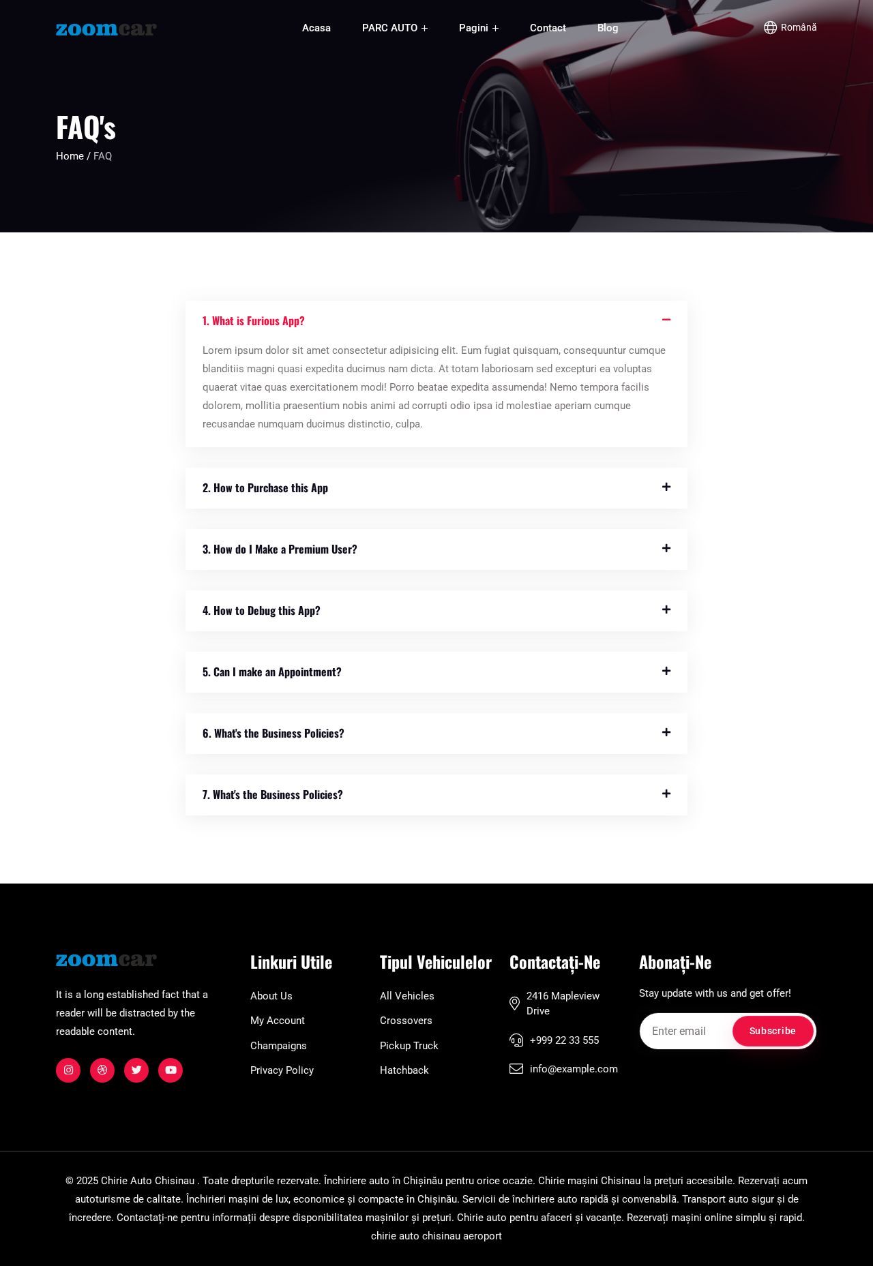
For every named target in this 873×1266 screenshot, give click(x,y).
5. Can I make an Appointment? (272, 671)
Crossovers (406, 1020)
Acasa (316, 28)
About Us (271, 996)
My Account (277, 1020)
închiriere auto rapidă (560, 1199)
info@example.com (574, 1069)
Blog (608, 28)
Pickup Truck (409, 1046)
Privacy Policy (282, 1070)
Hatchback (404, 1070)
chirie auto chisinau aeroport (436, 1236)
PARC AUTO (391, 28)
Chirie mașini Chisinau (589, 1181)
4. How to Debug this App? (262, 610)
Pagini (475, 28)
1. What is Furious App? (254, 320)
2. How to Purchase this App (265, 487)
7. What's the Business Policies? (273, 794)
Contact (548, 28)
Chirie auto (482, 1217)
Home (71, 156)
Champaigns (278, 1046)
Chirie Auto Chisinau (147, 1181)
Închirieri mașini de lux (237, 1199)
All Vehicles (407, 996)
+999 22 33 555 (564, 1040)
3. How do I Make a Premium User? (280, 549)
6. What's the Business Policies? (273, 733)
